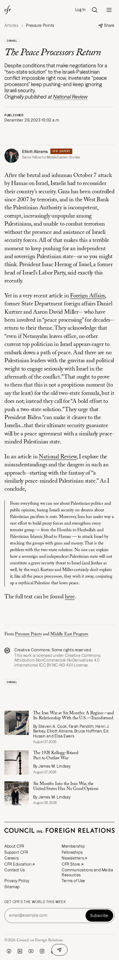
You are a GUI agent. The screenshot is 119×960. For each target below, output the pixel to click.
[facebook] (8, 951)
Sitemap (12, 886)
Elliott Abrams (35, 151)
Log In (80, 9)
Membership (73, 846)
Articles (11, 25)
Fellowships (72, 852)
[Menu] (109, 9)
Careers (11, 858)
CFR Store (71, 864)
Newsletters (73, 858)
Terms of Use (73, 880)
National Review (70, 97)
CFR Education (18, 864)
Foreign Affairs (87, 296)
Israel (11, 41)
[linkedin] (19, 951)
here (69, 597)
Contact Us (14, 870)
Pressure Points (28, 634)
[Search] (94, 9)
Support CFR (16, 852)
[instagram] (42, 951)
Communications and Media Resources (87, 872)
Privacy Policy (17, 880)
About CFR (14, 846)
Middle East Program (69, 634)
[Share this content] (59, 949)
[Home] (7, 10)
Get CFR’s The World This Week (35, 902)
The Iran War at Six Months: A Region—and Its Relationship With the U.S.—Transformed (73, 715)
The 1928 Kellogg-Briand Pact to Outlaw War (55, 755)
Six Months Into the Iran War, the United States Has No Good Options (66, 786)
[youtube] (31, 951)
